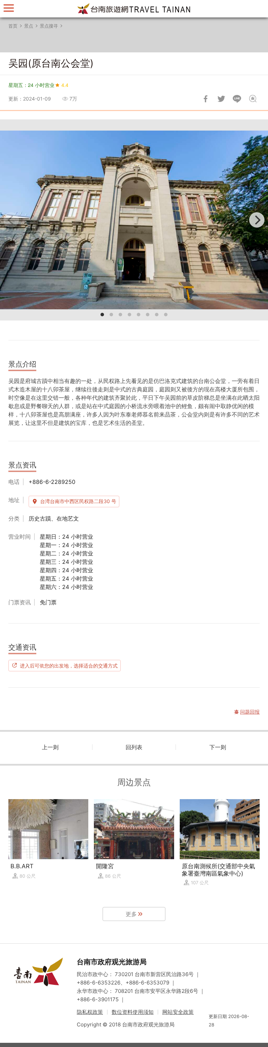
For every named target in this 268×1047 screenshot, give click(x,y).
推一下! (221, 99)
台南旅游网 (134, 8)
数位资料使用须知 (133, 1012)
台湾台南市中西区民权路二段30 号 (78, 501)
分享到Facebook (206, 99)
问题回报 (253, 99)
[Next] (257, 220)
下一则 (217, 747)
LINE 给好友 (237, 99)
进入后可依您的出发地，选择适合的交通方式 (69, 665)
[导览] (8, 8)
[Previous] (11, 220)
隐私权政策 (90, 1012)
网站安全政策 (178, 1012)
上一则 (50, 747)
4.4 (64, 84)
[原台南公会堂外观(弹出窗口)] (134, 219)
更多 (131, 913)
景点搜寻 (49, 26)
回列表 (134, 747)
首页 (12, 26)
